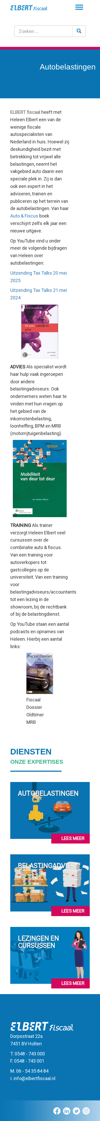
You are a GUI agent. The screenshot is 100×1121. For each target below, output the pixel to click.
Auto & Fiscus (24, 216)
